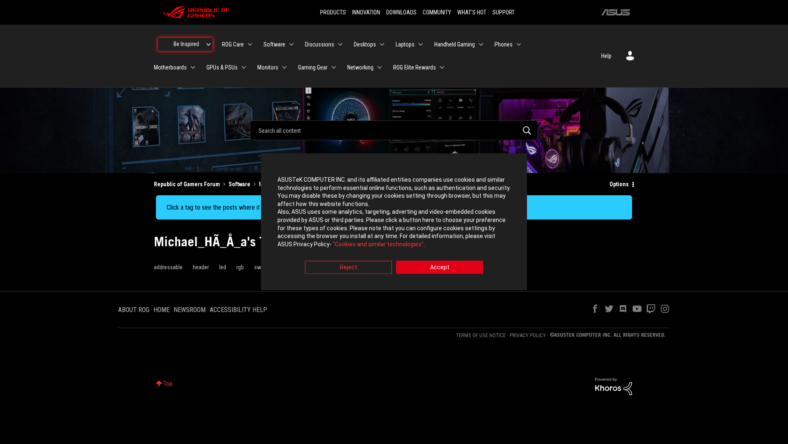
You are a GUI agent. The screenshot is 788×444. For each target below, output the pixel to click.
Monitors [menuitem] (267, 67)
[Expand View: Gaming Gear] (334, 67)
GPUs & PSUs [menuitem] (222, 67)
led (222, 267)
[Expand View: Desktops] (382, 44)
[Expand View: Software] (291, 44)
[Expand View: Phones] (519, 44)
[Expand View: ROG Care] (250, 44)
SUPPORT (503, 12)
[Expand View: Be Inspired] (208, 44)
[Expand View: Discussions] (340, 44)
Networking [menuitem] (360, 67)
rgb (240, 267)
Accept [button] (439, 267)
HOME (161, 310)
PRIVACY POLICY (528, 335)
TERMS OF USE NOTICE (481, 335)
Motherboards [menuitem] (170, 67)
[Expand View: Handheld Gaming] (481, 44)
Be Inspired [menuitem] (186, 44)
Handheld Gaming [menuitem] (454, 44)
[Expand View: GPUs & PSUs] (244, 67)
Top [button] (168, 383)
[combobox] (394, 130)
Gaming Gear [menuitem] (313, 67)
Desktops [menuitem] (365, 44)
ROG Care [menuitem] (233, 44)
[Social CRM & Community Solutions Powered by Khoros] (613, 386)
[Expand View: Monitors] (284, 67)
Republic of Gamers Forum (187, 184)
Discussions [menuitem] (319, 44)
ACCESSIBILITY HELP (238, 310)
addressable (168, 267)
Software (239, 184)
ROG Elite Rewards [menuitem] (414, 67)
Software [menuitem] (274, 44)
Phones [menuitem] (504, 44)
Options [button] (619, 184)
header (201, 267)
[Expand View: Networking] (380, 67)
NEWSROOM (190, 310)
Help (606, 56)
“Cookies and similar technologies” (378, 244)
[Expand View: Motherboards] (193, 67)
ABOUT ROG (133, 310)
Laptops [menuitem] (405, 44)
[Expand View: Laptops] (421, 44)
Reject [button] (348, 267)
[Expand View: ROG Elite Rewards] (442, 67)
